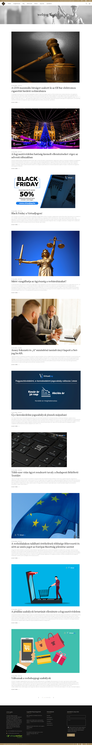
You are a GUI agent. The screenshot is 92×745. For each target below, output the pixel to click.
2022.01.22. (20, 609)
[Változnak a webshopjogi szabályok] (45, 651)
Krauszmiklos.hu (49, 723)
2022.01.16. (20, 675)
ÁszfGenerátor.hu (50, 725)
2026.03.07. (28, 734)
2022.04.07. (20, 412)
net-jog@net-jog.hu (70, 0)
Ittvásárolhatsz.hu (50, 719)
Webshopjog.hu (49, 717)
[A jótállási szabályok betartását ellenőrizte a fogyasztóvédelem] (45, 585)
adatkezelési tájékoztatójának (78, 730)
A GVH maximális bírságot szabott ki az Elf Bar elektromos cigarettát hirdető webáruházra (43, 89)
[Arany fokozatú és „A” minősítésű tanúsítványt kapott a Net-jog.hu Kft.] (46, 322)
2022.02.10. (20, 541)
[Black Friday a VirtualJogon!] (43, 191)
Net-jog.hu (48, 715)
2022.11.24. (20, 211)
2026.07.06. (28, 716)
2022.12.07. (20, 151)
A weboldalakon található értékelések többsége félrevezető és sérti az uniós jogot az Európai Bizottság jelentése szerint (45, 545)
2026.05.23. (28, 722)
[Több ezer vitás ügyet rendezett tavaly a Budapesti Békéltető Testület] (39, 449)
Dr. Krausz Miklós (14, 85)
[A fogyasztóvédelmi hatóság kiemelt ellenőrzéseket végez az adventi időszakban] (45, 129)
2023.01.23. (20, 85)
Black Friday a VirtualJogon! (26, 213)
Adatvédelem (24, 744)
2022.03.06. (20, 470)
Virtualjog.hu (49, 721)
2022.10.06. (20, 279)
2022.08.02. (20, 347)
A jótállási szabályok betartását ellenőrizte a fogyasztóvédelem (45, 611)
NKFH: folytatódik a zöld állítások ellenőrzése (34, 715)
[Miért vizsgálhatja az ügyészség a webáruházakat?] (45, 253)
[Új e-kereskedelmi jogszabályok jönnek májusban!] (46, 390)
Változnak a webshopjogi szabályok (31, 678)
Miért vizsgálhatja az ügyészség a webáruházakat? (38, 281)
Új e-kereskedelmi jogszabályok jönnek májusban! (39, 415)
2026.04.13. (28, 728)
